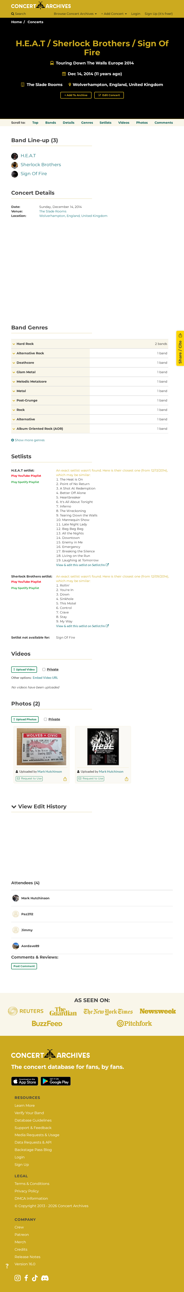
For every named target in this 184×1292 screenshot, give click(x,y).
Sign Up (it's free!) (159, 14)
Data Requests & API (33, 1142)
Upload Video (25, 669)
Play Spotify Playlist (25, 482)
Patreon (22, 1234)
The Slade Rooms (45, 84)
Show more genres (29, 440)
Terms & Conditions (32, 1184)
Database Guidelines (33, 1120)
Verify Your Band (29, 1113)
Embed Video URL (45, 677)
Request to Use (31, 778)
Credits (21, 1249)
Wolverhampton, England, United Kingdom (118, 84)
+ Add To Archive (76, 95)
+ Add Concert (113, 14)
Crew (19, 1227)
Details (68, 123)
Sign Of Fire (34, 173)
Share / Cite (180, 351)
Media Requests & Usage (37, 1135)
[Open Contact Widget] (7, 1266)
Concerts (35, 22)
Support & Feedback (33, 1128)
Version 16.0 (25, 1264)
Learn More (25, 1105)
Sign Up (22, 1164)
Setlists (105, 123)
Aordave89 (30, 946)
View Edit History (41, 806)
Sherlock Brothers (41, 164)
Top (35, 123)
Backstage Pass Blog (33, 1150)
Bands (50, 123)
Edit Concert (111, 95)
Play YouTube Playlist (26, 475)
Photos (142, 123)
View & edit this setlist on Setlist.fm (81, 565)
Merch (20, 1242)
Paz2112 (27, 914)
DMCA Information (31, 1198)
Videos (123, 123)
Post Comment (24, 966)
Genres (87, 123)
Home (16, 22)
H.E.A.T (28, 155)
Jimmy (27, 930)
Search (20, 14)
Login (135, 14)
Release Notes (27, 1257)
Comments (164, 123)
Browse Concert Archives (74, 14)
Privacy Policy (27, 1191)
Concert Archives (73, 1206)
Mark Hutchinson (49, 771)
